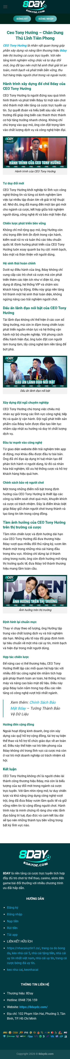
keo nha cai (15, 970)
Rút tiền (12, 928)
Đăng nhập (15, 914)
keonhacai (31, 970)
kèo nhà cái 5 (21, 953)
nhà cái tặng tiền (43, 953)
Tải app (12, 935)
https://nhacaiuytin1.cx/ (23, 948)
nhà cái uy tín (45, 958)
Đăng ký (12, 907)
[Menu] (5, 6)
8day (63, 50)
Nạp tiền (12, 921)
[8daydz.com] (35, 6)
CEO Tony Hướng (14, 45)
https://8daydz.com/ (33, 1007)
